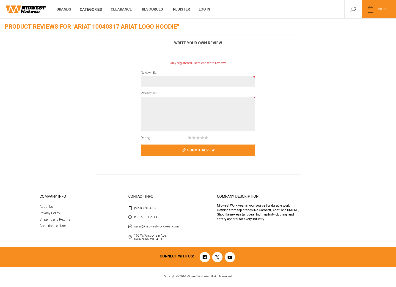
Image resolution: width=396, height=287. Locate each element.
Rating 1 (190, 137)
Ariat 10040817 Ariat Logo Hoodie (125, 26)
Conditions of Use (53, 226)
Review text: (149, 93)
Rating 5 (206, 137)
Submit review (201, 150)
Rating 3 (198, 137)
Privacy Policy (50, 213)
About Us (46, 206)
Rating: (146, 138)
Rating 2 (194, 137)
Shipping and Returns (55, 219)
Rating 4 (202, 137)
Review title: (149, 72)
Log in (204, 9)
